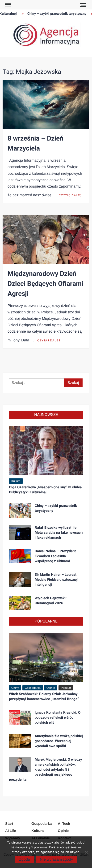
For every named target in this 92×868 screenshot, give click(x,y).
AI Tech (64, 823)
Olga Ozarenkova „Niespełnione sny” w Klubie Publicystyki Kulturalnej (45, 490)
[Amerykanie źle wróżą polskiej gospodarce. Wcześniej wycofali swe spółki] (20, 741)
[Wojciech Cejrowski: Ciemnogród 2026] (20, 603)
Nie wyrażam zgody (56, 859)
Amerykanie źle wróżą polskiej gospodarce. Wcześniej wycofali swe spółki (59, 741)
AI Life (10, 831)
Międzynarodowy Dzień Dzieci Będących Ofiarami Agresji (45, 284)
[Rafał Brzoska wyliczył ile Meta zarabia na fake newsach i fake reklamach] (20, 532)
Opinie (50, 687)
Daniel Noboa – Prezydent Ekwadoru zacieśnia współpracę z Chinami (55, 556)
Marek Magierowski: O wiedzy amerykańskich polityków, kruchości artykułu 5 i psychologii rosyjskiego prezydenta (45, 769)
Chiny (15, 687)
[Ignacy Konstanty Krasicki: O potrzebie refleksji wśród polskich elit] (20, 717)
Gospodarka (33, 687)
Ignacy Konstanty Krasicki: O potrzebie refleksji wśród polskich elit (57, 717)
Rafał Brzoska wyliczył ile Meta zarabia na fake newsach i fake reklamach (59, 532)
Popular (66, 687)
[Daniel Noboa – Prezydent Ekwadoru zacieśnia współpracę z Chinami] (20, 556)
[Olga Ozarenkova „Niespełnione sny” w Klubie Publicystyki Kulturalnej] (46, 450)
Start (9, 823)
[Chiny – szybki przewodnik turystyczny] (20, 510)
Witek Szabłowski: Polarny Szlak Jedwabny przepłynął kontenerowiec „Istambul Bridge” (44, 696)
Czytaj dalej (70, 195)
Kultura (16, 481)
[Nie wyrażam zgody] (86, 852)
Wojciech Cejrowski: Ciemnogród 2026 (51, 600)
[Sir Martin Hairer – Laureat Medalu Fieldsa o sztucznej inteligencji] (20, 579)
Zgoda (24, 859)
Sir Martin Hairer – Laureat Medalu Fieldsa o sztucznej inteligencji (56, 579)
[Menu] (7, 4)
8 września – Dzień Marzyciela (35, 143)
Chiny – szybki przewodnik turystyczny (53, 13)
